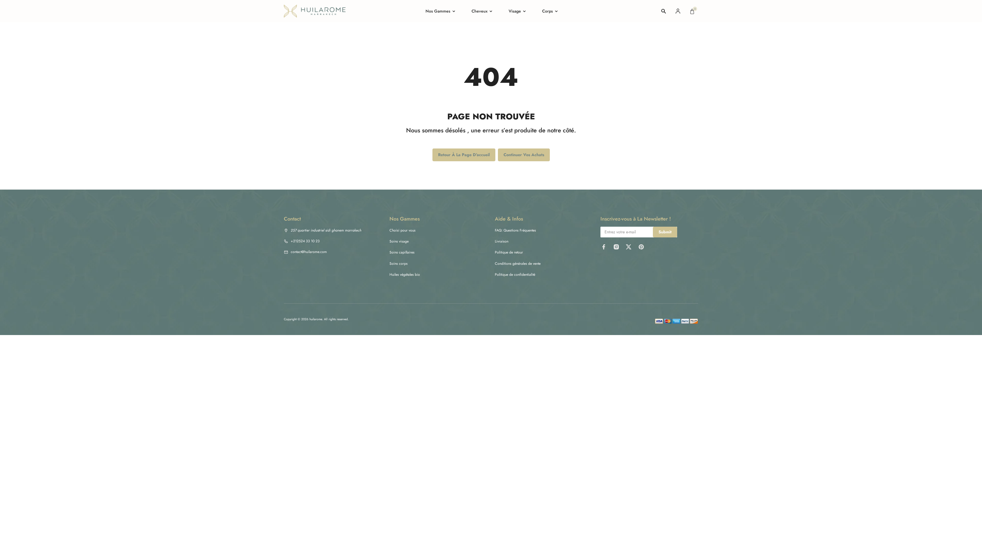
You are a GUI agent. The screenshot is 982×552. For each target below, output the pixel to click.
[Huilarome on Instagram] (616, 247)
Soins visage (399, 241)
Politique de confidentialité (515, 274)
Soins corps (398, 263)
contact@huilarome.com (309, 251)
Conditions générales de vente (518, 263)
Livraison (501, 241)
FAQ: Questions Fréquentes (515, 230)
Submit (665, 232)
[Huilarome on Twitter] (629, 247)
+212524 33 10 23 (305, 241)
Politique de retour (509, 252)
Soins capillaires (402, 252)
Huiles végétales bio (404, 274)
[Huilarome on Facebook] (603, 247)
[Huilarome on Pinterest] (641, 247)
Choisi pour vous (402, 230)
